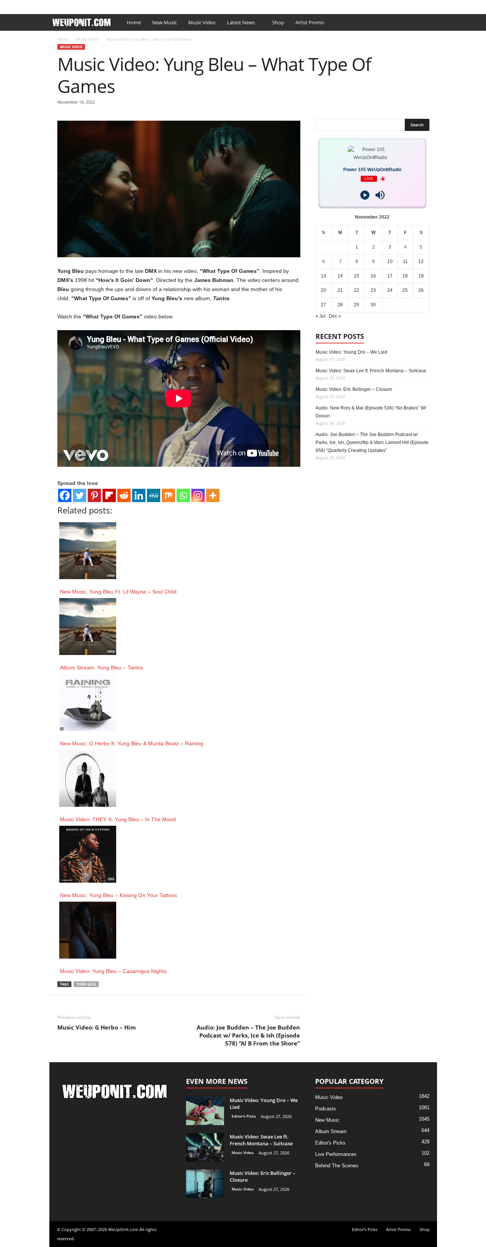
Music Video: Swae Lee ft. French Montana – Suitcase (371, 370)
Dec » (335, 316)
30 (373, 304)
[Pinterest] (94, 495)
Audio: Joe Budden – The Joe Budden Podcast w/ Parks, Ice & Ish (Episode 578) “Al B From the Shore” (248, 1035)
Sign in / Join (64, 5)
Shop (166, 5)
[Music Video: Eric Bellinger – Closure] (205, 1184)
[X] (431, 5)
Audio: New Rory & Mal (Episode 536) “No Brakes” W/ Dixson (371, 412)
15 (356, 276)
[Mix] (168, 495)
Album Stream (331, 1131)
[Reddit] (124, 495)
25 (405, 290)
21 (340, 290)
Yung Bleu (86, 984)
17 (390, 276)
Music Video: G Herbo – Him (96, 1027)
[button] (425, 22)
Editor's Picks (244, 1116)
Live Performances (336, 1154)
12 (421, 261)
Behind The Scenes (336, 1165)
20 (323, 290)
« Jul (320, 316)
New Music (164, 22)
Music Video (202, 22)
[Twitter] (79, 495)
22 (356, 290)
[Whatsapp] (183, 495)
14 (340, 276)
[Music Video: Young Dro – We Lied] (205, 1111)
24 (390, 290)
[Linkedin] (138, 495)
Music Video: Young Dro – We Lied (351, 352)
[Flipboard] (109, 495)
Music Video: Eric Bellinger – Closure (354, 389)
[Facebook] (419, 5)
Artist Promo (139, 5)
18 (405, 276)
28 (340, 304)
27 (323, 304)
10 (390, 261)
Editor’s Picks (101, 5)
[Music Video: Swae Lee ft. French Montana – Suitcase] (205, 1147)
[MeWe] (153, 495)
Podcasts (325, 1109)
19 (421, 276)
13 (323, 276)
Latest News (241, 22)
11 (405, 261)
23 (373, 290)
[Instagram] (198, 495)
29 (356, 304)
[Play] (365, 195)
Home (134, 22)
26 (421, 290)
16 (373, 276)
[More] (212, 495)
